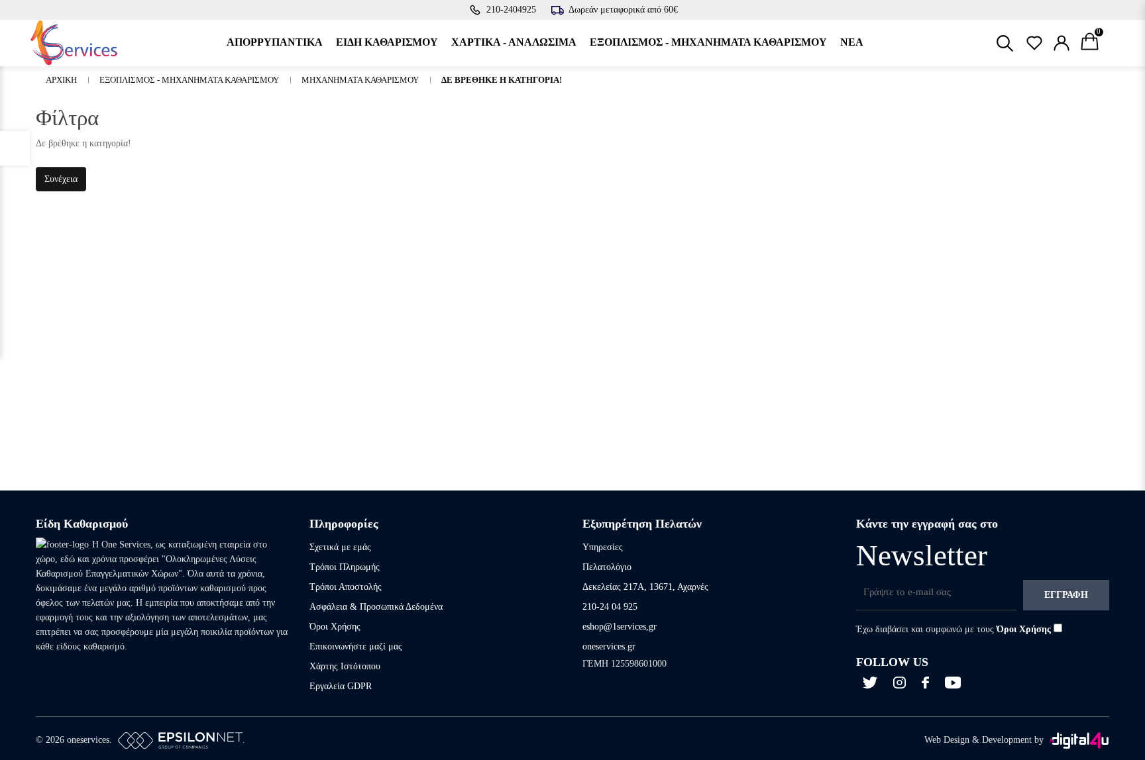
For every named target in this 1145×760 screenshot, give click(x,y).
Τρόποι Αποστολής (345, 587)
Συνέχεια (61, 179)
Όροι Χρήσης (334, 627)
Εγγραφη (1066, 595)
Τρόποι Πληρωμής (344, 567)
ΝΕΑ (851, 42)
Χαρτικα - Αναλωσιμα (513, 42)
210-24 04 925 (609, 607)
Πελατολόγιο (606, 567)
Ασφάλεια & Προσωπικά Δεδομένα (376, 607)
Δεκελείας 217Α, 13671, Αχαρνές (645, 587)
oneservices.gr (608, 646)
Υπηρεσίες (602, 547)
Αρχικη (61, 80)
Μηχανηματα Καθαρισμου (360, 80)
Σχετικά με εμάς (340, 547)
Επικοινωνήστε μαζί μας (355, 646)
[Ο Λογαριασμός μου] (1061, 43)
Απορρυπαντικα (275, 42)
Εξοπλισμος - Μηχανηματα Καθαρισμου (708, 42)
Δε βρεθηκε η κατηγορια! (501, 80)
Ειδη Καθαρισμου (387, 42)
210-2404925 (511, 10)
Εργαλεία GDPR (340, 686)
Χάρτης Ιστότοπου (344, 666)
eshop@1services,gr (619, 627)
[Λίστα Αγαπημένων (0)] (1034, 43)
